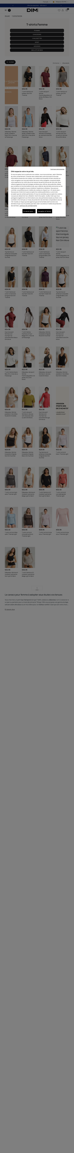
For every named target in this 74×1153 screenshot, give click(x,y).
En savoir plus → (29, 211)
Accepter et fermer (44, 211)
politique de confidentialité (28, 205)
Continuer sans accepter (57, 169)
